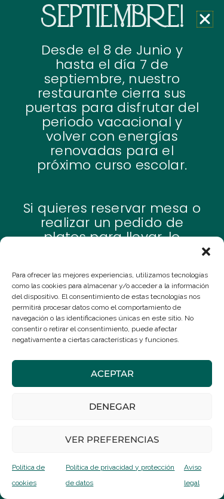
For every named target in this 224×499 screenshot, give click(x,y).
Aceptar (112, 373)
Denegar (112, 406)
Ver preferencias (112, 439)
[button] (206, 252)
